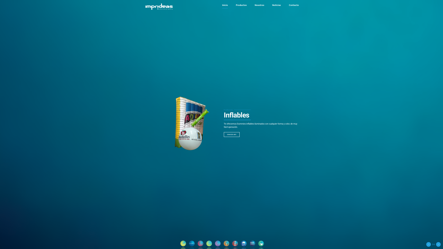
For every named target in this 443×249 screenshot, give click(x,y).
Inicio (225, 5)
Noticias (276, 5)
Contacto (294, 5)
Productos (241, 5)
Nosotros (259, 5)
